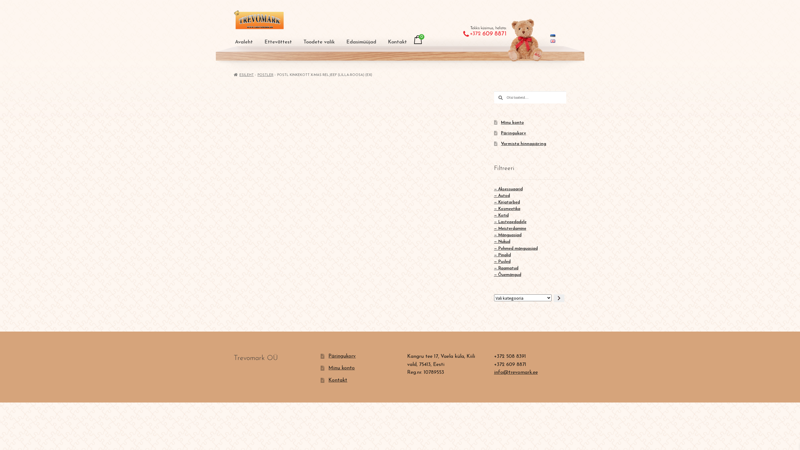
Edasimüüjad (361, 42)
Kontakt (397, 42)
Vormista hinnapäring (523, 144)
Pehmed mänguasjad (518, 249)
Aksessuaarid (510, 189)
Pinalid (504, 255)
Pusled (504, 262)
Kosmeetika (509, 209)
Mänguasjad (510, 235)
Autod (504, 196)
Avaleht (244, 42)
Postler (265, 75)
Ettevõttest (278, 42)
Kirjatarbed (509, 202)
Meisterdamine (512, 229)
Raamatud (508, 268)
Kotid (503, 215)
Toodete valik (319, 42)
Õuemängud (509, 275)
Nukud (504, 242)
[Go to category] (559, 298)
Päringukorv (513, 133)
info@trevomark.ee (516, 372)
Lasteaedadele (512, 222)
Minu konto (512, 122)
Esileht (246, 75)
